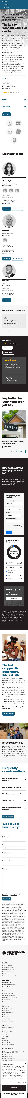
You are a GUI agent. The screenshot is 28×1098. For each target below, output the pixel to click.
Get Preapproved (8, 816)
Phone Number (7, 861)
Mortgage (6, 4)
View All (22, 451)
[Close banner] (25, 1063)
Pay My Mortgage (6, 1019)
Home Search (7, 7)
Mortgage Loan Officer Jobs (9, 1032)
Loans (4, 991)
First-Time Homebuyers (7, 971)
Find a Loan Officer (7, 1042)
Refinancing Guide (6, 982)
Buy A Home (6, 963)
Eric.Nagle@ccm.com (8, 250)
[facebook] (3, 958)
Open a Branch (6, 1036)
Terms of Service (14, 894)
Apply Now (6, 114)
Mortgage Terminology (7, 1014)
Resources (5, 1006)
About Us (5, 1025)
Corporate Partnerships (8, 1027)
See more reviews (8, 352)
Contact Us (5, 1040)
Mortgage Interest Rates (8, 967)
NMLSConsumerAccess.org (8, 1021)
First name (5, 837)
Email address (6, 853)
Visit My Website (17, 208)
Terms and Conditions (7, 1060)
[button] (14, 78)
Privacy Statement (8, 1049)
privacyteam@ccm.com (11, 936)
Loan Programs (6, 999)
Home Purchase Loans (7, 973)
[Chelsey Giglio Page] (9, 169)
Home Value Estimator (7, 1012)
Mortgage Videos (6, 1016)
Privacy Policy (5, 894)
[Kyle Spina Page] (9, 271)
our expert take (21, 707)
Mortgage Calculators (7, 1008)
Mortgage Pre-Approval (8, 969)
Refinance (5, 980)
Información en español (8, 1044)
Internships (4, 1034)
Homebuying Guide (7, 965)
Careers (4, 1029)
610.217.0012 (10, 251)
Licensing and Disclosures (8, 1058)
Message (5, 869)
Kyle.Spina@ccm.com (8, 293)
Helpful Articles (5, 1010)
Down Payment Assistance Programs (11, 976)
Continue (14, 1088)
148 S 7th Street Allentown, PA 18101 (7, 84)
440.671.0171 (9, 88)
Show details (21, 1082)
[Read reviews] (5, 92)
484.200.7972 (8, 253)
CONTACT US (6, 898)
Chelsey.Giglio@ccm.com (8, 200)
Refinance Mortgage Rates (8, 984)
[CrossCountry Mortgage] (13, 953)
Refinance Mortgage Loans (8, 986)
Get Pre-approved (8, 713)
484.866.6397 (10, 202)
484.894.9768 (10, 295)
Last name (5, 845)
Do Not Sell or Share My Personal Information (14, 1094)
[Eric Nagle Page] (9, 221)
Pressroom (4, 1038)
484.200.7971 (7, 203)
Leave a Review (7, 348)
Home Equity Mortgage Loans (9, 997)
